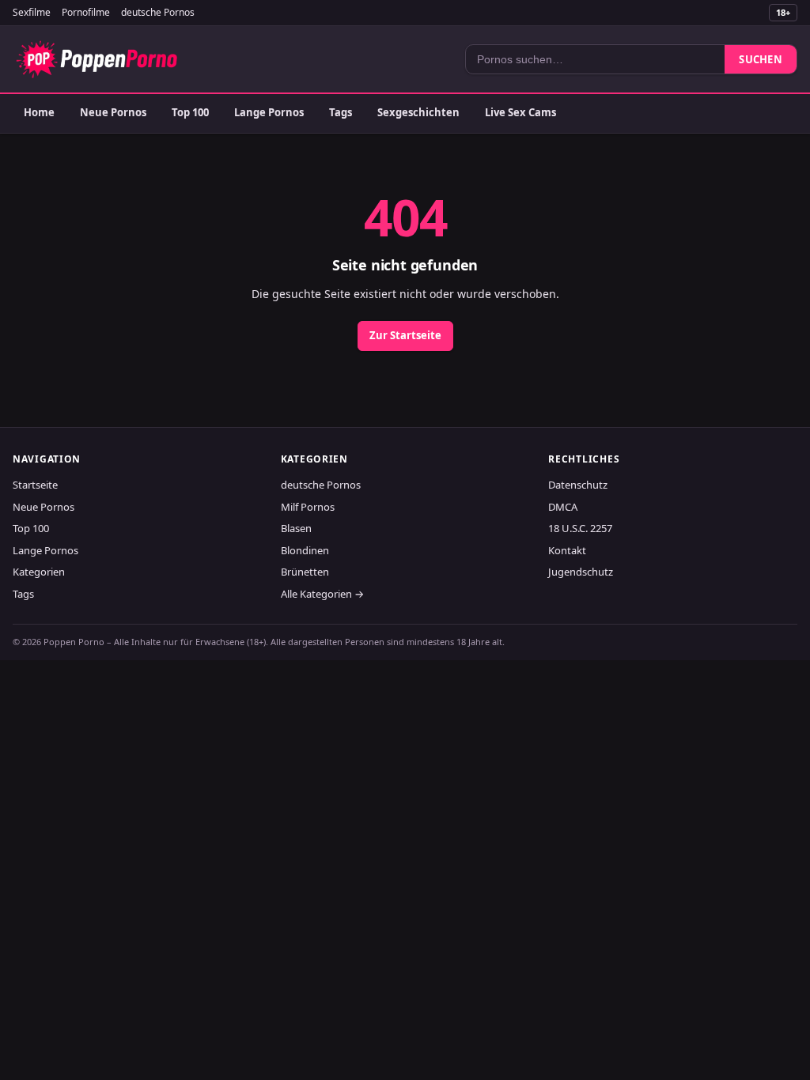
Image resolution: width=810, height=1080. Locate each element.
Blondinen (305, 550)
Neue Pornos (113, 112)
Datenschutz (578, 485)
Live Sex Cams (520, 112)
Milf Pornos (308, 507)
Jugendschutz (580, 572)
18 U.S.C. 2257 (580, 528)
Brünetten (305, 572)
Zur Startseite (405, 335)
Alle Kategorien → (322, 594)
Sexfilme (32, 12)
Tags (340, 112)
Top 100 (190, 112)
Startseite (35, 485)
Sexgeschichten (418, 112)
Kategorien (39, 572)
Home (39, 112)
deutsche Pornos (158, 12)
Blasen (296, 528)
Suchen (760, 59)
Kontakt (567, 550)
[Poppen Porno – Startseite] (96, 59)
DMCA (562, 507)
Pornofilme (86, 12)
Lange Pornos (269, 112)
